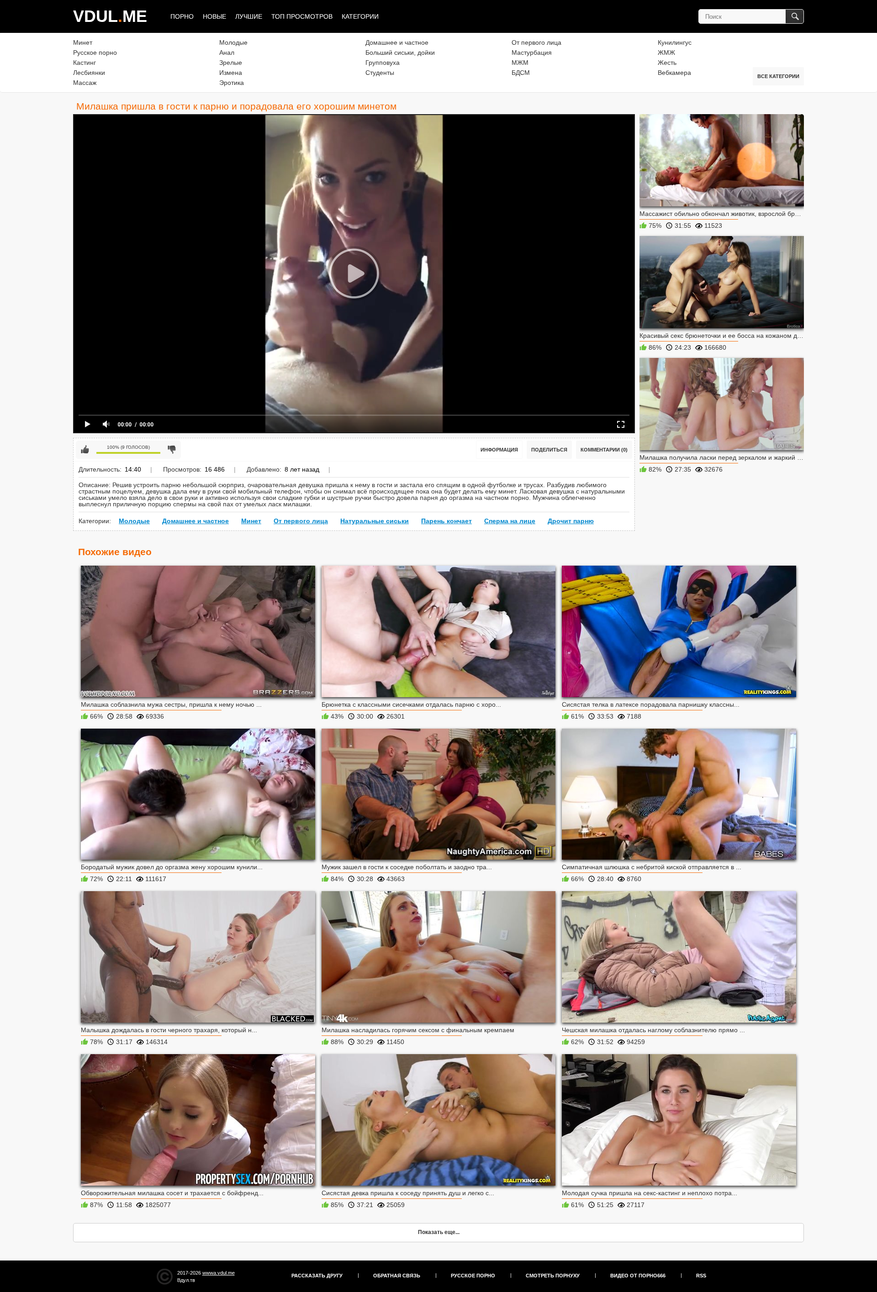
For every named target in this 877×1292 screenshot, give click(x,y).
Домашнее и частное (396, 42)
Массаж (84, 82)
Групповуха (382, 62)
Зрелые (230, 62)
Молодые (233, 42)
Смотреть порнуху (553, 1275)
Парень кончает (446, 521)
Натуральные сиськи (374, 521)
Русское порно (95, 52)
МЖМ (520, 62)
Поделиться (549, 449)
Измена (230, 72)
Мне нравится (85, 450)
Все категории (778, 76)
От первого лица (536, 42)
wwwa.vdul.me (218, 1273)
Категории (360, 16)
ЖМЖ (666, 52)
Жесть (667, 62)
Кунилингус (675, 42)
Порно (182, 16)
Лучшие (248, 16)
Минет (82, 42)
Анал (226, 52)
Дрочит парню (571, 521)
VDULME (110, 16)
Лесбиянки (89, 72)
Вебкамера (674, 72)
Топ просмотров (302, 16)
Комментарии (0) (604, 449)
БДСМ (521, 72)
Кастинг (84, 62)
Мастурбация (532, 52)
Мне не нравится (172, 450)
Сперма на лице (509, 521)
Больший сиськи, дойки (400, 52)
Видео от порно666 (638, 1275)
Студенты (379, 72)
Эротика (231, 82)
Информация (499, 449)
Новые (214, 16)
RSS (701, 1275)
